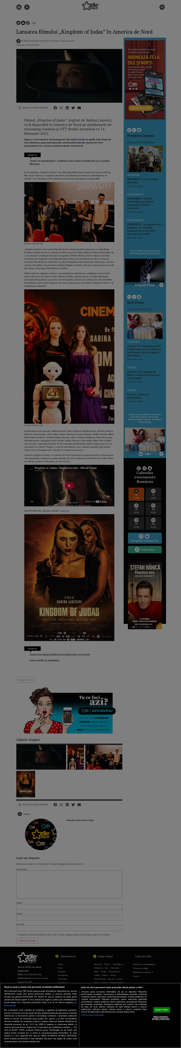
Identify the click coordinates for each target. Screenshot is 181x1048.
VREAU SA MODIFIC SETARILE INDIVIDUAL (161, 1018)
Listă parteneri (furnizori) (92, 1015)
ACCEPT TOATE (162, 1010)
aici (71, 1027)
